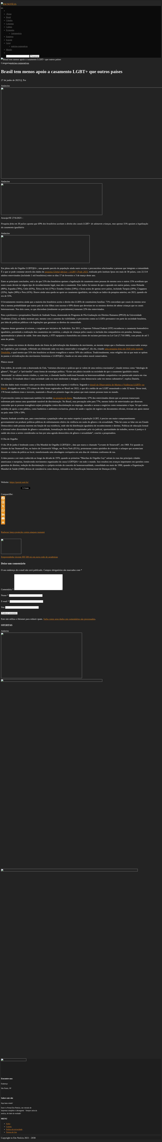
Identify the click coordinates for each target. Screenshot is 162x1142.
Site (3, 607)
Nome (4, 595)
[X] (75, 506)
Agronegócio (16, 33)
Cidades (9, 20)
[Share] (75, 522)
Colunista (10, 24)
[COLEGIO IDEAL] (41, 677)
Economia (10, 30)
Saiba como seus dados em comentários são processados (69, 619)
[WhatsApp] (75, 510)
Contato (9, 1127)
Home (9, 14)
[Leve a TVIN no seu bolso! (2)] (45, 262)
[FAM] (51, 214)
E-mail (5, 601)
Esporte (9, 40)
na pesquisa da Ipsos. (63, 398)
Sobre (8, 1124)
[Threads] (75, 502)
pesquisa (66, 271)
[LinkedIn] (75, 514)
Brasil (8, 17)
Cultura (9, 27)
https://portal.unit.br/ (19, 482)
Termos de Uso (11, 1132)
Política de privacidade (14, 1129)
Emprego (9, 37)
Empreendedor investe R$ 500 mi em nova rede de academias (29, 557)
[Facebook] (75, 498)
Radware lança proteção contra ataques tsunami (23, 532)
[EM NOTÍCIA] (7, 11)
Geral (8, 43)
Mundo (9, 50)
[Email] (75, 518)
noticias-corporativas (19, 46)
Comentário (7, 589)
